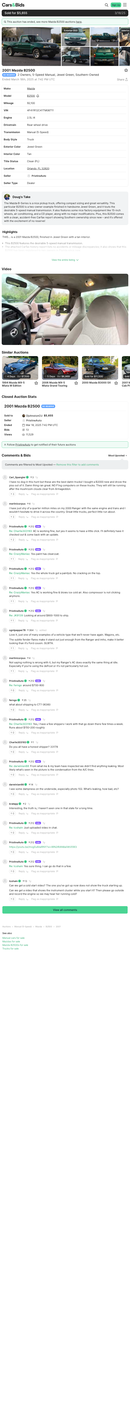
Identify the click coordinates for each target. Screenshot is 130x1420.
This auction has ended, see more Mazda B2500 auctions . (44, 21)
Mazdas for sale (11, 941)
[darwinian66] (4, 784)
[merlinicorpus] (4, 503)
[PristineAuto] (28, 176)
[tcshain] (4, 880)
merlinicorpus (17, 503)
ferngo (13, 700)
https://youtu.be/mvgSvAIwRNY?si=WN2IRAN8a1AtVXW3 (43, 846)
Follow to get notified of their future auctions (41, 444)
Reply (22, 494)
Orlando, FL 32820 (38, 168)
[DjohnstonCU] (23, 415)
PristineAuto (39, 175)
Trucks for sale (10, 948)
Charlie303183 (17, 742)
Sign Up (116, 5)
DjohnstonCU (34, 415)
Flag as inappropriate (43, 494)
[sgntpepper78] (4, 630)
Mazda (31, 88)
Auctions (6, 926)
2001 (58, 926)
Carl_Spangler (17, 477)
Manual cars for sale (13, 937)
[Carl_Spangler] (4, 477)
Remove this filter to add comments (77, 464)
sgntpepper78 (17, 630)
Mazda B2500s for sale (15, 945)
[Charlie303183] (4, 742)
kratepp (13, 803)
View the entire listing (63, 259)
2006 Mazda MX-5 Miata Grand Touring (54, 384)
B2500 (31, 95)
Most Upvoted (116, 455)
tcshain (13, 881)
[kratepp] (4, 803)
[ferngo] (4, 700)
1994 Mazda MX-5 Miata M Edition (13, 384)
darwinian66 (16, 784)
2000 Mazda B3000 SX (96, 382)
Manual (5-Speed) (23, 926)
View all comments (65, 910)
